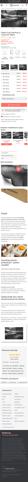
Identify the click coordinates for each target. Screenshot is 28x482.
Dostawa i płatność (6, 404)
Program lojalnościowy (7, 418)
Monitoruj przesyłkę (7, 393)
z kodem (10, 41)
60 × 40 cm (6, 79)
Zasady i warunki (6, 407)
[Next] (25, 18)
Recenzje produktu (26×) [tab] (7, 155)
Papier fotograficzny (5, 57)
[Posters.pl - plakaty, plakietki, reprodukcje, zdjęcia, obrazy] (14, 5)
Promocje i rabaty (6, 415)
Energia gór (4, 382)
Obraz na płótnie (11, 57)
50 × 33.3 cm (6, 76)
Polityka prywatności (7, 412)
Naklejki (16, 393)
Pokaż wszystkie (14, 359)
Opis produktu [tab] (5, 152)
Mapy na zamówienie (20, 421)
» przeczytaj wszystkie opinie (8, 427)
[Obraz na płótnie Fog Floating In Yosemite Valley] (6, 135)
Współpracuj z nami (19, 396)
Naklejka (24, 57)
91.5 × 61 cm (6, 82)
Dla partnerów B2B (19, 412)
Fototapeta (17, 57)
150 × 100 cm (6, 91)
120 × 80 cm (6, 88)
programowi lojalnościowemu (14, 110)
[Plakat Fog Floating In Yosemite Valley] (18, 135)
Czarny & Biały (13, 382)
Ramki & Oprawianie (7, 423)
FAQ (3, 399)
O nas (3, 402)
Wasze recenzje (6, 421)
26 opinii (14, 37)
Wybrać (6, 144)
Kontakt (4, 396)
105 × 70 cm (6, 85)
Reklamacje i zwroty (7, 410)
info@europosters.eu (9, 468)
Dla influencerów (18, 404)
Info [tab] (3, 158)
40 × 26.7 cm (6, 73)
